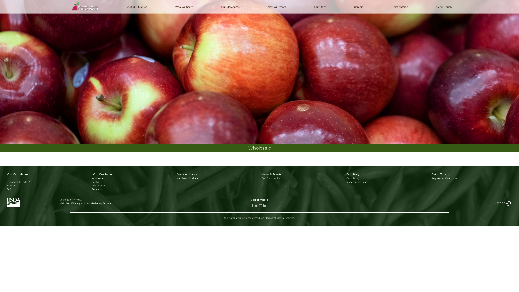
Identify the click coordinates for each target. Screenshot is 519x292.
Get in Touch (444, 7)
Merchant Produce (187, 178)
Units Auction (400, 7)
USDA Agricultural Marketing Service (90, 203)
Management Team (357, 181)
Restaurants (99, 185)
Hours (10, 178)
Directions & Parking (18, 181)
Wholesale (98, 178)
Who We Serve (184, 7)
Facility (11, 185)
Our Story (320, 7)
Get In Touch (440, 174)
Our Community (271, 178)
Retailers (97, 189)
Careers (358, 7)
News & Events (277, 7)
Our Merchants (230, 7)
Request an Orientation (444, 178)
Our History (353, 178)
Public (95, 181)
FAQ (9, 189)
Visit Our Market (137, 7)
